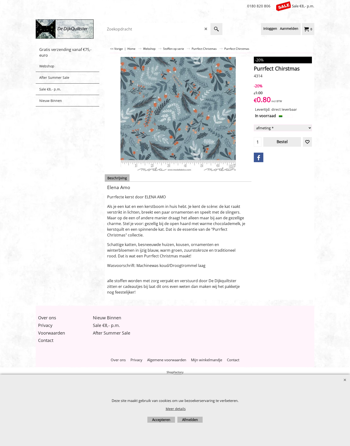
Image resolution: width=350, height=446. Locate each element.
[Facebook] (258, 157)
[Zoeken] (216, 29)
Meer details (176, 408)
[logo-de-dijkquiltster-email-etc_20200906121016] (71, 29)
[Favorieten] (307, 141)
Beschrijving (117, 178)
